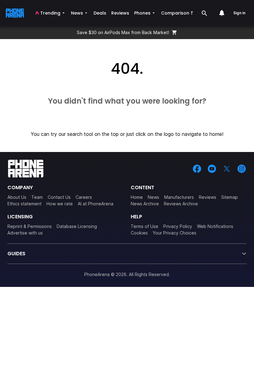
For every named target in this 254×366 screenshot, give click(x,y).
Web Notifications (215, 226)
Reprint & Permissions (29, 226)
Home (137, 197)
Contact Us (59, 197)
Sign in (239, 13)
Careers (84, 197)
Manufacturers (179, 197)
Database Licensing (77, 226)
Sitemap (229, 197)
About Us (16, 197)
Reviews (207, 197)
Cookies (139, 232)
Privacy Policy (177, 226)
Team (37, 197)
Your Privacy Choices (174, 232)
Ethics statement (24, 203)
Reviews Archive (181, 203)
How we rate (59, 203)
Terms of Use (144, 226)
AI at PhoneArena (95, 203)
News (153, 197)
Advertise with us (25, 232)
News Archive (145, 203)
